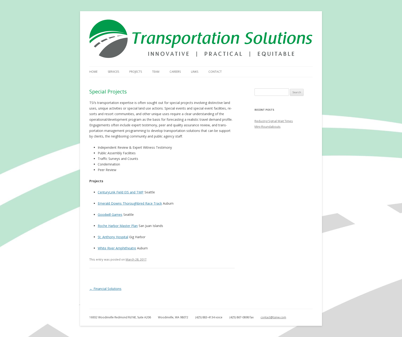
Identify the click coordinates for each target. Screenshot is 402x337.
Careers (175, 72)
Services (113, 72)
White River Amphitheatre (117, 248)
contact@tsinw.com (273, 317)
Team (155, 72)
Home (93, 72)
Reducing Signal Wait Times (274, 121)
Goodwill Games (110, 214)
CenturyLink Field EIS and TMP (121, 192)
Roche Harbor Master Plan (118, 226)
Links (194, 72)
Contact (215, 72)
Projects (135, 72)
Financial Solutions (105, 288)
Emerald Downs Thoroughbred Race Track (130, 203)
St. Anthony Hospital (113, 237)
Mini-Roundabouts (268, 126)
